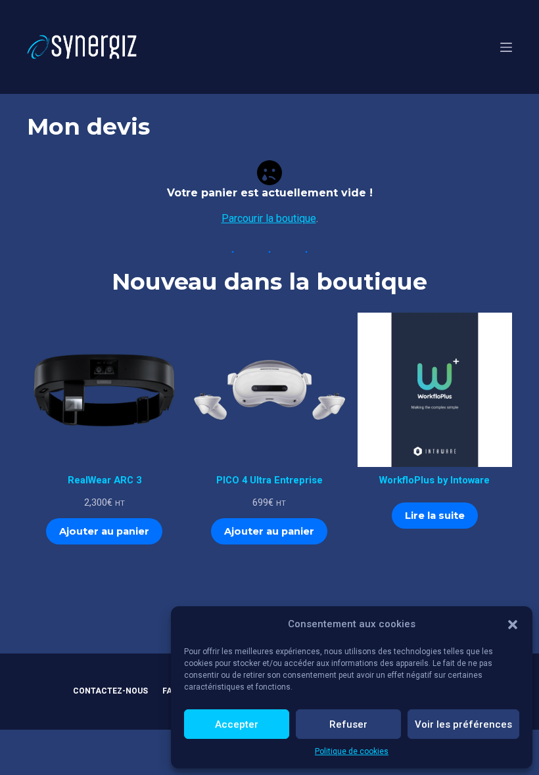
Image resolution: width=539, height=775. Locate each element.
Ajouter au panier (104, 531)
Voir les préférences (463, 724)
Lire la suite (435, 515)
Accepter (236, 724)
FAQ (170, 691)
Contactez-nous (110, 691)
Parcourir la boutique (269, 218)
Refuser (348, 724)
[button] (512, 624)
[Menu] (506, 47)
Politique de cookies (351, 751)
